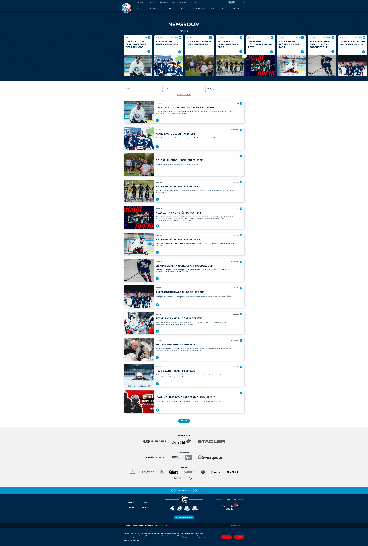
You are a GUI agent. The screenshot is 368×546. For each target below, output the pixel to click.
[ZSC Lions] (126, 8)
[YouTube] (192, 490)
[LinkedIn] (196, 490)
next (244, 56)
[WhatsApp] (175, 490)
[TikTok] (184, 490)
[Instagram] (171, 490)
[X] (188, 490)
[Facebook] (179, 490)
